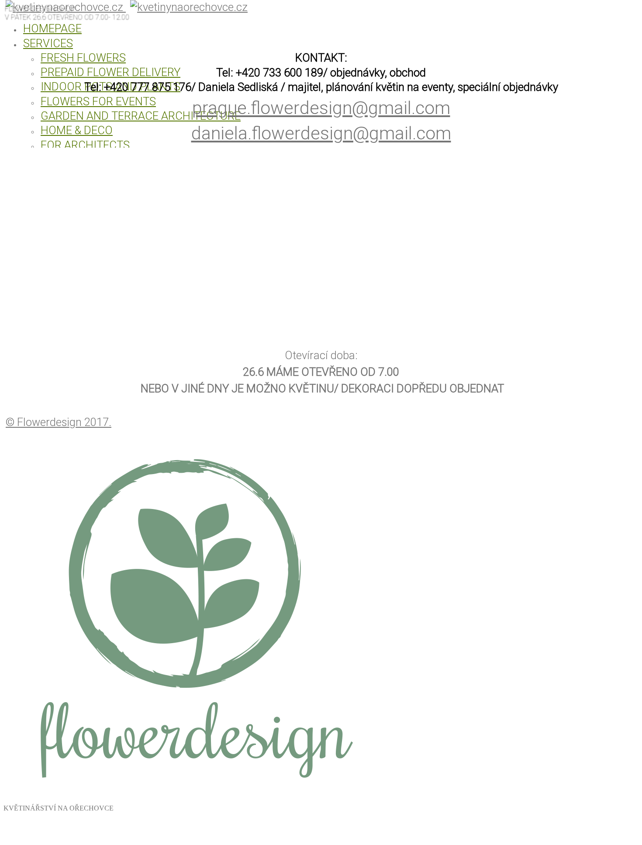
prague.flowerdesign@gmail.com (321, 107)
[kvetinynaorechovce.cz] (191, 796)
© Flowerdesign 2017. (58, 422)
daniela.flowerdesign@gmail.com (321, 133)
